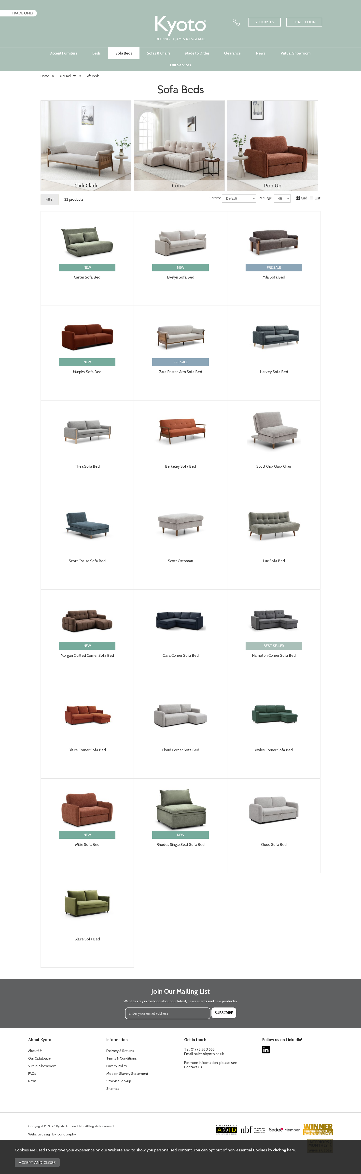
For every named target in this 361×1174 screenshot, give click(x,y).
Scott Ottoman (180, 561)
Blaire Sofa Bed (87, 939)
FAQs (32, 1073)
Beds (96, 53)
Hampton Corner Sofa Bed (274, 655)
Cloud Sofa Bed (274, 844)
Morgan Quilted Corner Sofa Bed (87, 655)
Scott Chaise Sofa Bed (87, 561)
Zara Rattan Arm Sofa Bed (180, 371)
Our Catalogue (39, 1058)
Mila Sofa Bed (274, 277)
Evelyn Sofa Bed (180, 277)
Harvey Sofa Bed (274, 371)
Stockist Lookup (118, 1081)
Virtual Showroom (296, 53)
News (260, 53)
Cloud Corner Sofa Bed (180, 750)
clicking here (284, 1149)
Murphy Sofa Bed (87, 371)
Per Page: (266, 198)
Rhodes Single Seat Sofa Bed (180, 844)
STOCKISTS (264, 22)
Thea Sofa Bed (87, 466)
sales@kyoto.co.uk (209, 1054)
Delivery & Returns (120, 1050)
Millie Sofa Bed (87, 844)
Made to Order (197, 53)
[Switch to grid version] (298, 198)
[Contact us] (236, 22)
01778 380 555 (203, 1049)
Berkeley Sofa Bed (180, 466)
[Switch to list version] (312, 198)
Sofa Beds (123, 53)
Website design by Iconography (52, 1134)
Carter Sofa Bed (87, 277)
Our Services (180, 65)
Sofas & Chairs (158, 53)
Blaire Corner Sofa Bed (87, 750)
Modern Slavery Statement (127, 1073)
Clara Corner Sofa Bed (181, 655)
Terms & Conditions (121, 1058)
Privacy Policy (116, 1066)
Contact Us (193, 1067)
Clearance (232, 53)
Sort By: (215, 198)
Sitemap (113, 1088)
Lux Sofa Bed (274, 561)
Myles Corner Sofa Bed (274, 750)
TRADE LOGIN (304, 22)
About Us (35, 1050)
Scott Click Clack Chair (273, 466)
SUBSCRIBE (224, 1013)
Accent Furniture (64, 53)
